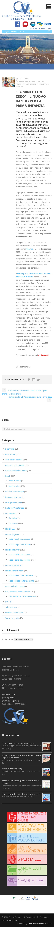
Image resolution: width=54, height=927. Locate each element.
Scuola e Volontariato (14, 612)
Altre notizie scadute (14, 459)
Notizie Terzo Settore (14, 570)
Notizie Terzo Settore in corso (21, 575)
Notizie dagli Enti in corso (19, 539)
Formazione (10, 513)
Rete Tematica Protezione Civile (22, 596)
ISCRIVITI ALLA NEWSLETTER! (40, 28)
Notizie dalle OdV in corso (19, 554)
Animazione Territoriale (15, 465)
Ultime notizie (10, 735)
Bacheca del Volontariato (16, 470)
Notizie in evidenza (13, 565)
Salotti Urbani (11, 607)
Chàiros (29, 249)
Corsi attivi (13, 518)
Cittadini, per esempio (14, 491)
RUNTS (8, 601)
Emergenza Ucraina (13, 502)
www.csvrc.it (9, 694)
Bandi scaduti (31, 81)
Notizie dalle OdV (12, 550)
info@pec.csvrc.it (11, 701)
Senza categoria (12, 618)
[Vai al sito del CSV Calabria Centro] (22, 898)
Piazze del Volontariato (15, 586)
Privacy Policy (12, 920)
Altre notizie (10, 454)
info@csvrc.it (9, 697)
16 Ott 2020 (23, 79)
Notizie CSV (10, 529)
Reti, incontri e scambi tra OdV (18, 591)
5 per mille (9, 449)
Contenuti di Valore (13, 497)
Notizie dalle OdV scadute (19, 560)
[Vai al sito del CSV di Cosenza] (28, 898)
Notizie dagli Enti (12, 534)
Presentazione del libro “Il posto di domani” (18, 743)
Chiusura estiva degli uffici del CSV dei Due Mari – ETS (21, 794)
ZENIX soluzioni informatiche (40, 923)
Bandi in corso (15, 480)
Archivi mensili (8, 639)
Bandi (21, 81)
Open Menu (48, 6)
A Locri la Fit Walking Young (12, 769)
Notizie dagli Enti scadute (19, 544)
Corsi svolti (13, 523)
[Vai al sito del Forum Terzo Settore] (35, 898)
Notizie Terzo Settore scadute (21, 581)
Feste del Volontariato (14, 508)
